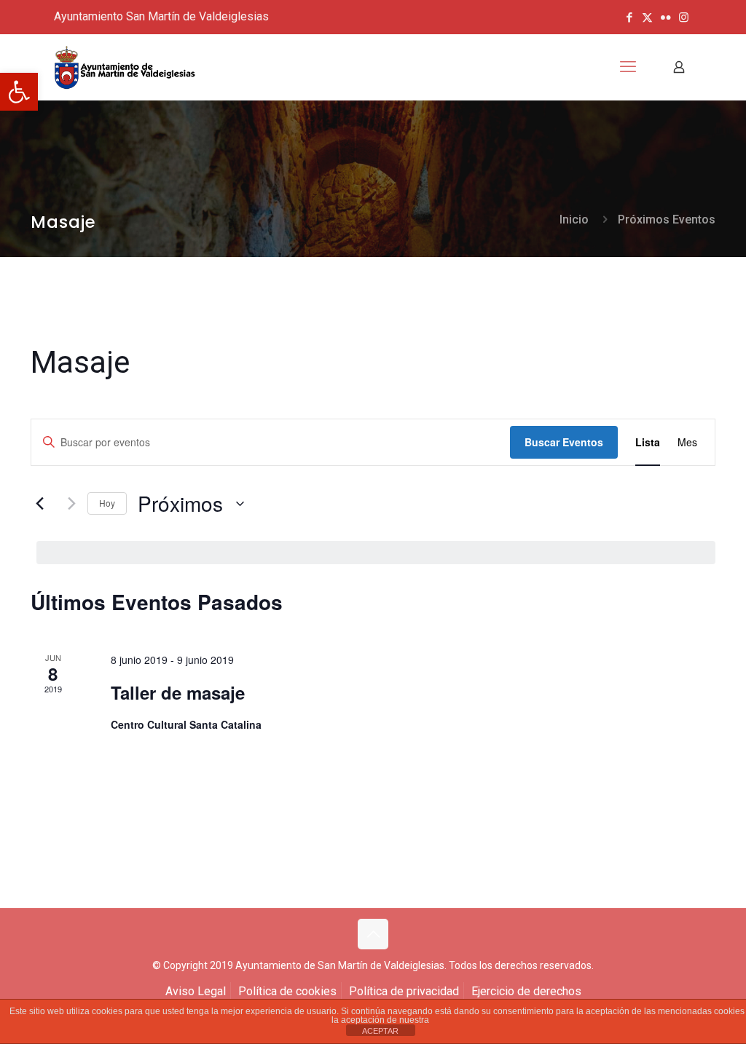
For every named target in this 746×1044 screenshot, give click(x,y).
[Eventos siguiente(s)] (67, 504)
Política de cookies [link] (287, 991)
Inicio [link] (574, 219)
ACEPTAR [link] (380, 1031)
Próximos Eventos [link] (666, 219)
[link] (19, 92)
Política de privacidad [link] (404, 991)
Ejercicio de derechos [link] (526, 991)
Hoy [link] (107, 503)
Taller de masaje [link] (178, 692)
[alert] (375, 552)
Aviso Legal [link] (195, 991)
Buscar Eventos (564, 442)
